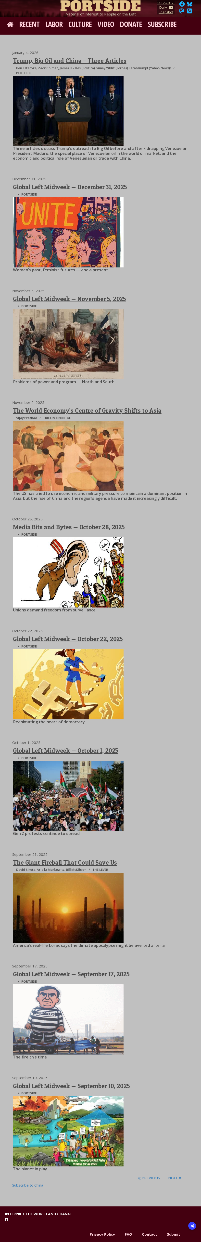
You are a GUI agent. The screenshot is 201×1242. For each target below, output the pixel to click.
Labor (54, 24)
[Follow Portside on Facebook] (182, 5)
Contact (149, 1234)
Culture (80, 24)
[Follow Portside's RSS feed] (189, 12)
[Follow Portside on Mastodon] (181, 12)
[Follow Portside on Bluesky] (190, 5)
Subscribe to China (27, 1185)
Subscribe (162, 24)
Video (106, 24)
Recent (29, 24)
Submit (173, 1234)
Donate (131, 24)
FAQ (128, 1234)
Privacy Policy (102, 1234)
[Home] (100, 4)
